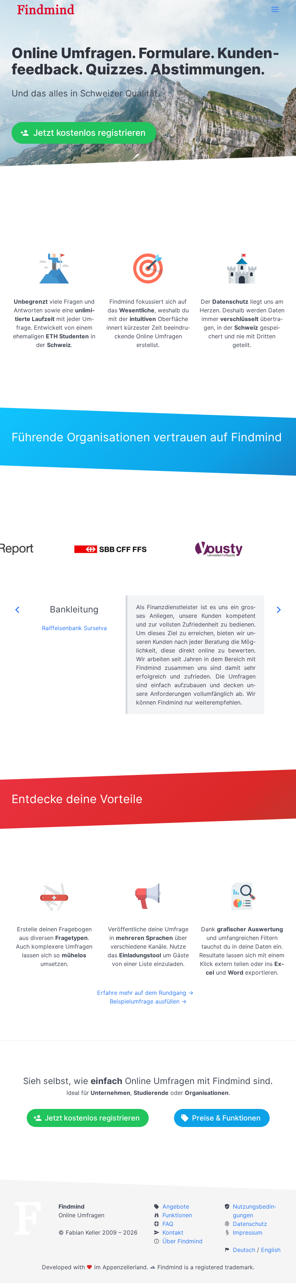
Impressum (247, 1232)
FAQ (167, 1223)
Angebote (175, 1206)
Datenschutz (250, 1223)
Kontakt (172, 1232)
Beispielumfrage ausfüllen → (148, 1001)
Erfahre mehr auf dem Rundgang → (145, 992)
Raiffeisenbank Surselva (74, 628)
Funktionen (177, 1215)
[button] (275, 9)
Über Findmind (182, 1241)
